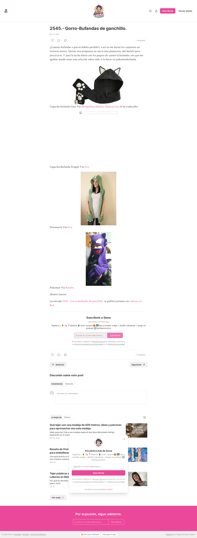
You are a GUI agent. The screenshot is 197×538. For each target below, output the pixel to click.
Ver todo (56, 497)
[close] (124, 439)
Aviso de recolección (38, 534)
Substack (169, 534)
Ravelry (70, 288)
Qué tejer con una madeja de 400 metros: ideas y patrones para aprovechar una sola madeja (86, 426)
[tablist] (62, 384)
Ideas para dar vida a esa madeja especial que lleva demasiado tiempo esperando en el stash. (82, 433)
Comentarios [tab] (57, 384)
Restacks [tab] (69, 384)
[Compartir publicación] (156, 11)
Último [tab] (67, 417)
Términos (25, 534)
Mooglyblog (88, 107)
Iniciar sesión (185, 11)
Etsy (86, 167)
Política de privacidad (116, 482)
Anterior (60, 364)
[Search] (150, 11)
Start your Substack (91, 534)
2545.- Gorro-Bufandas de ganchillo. (82, 301)
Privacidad (17, 534)
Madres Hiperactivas (107, 107)
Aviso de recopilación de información (89, 482)
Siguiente (136, 364)
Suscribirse (167, 11)
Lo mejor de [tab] (56, 417)
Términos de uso (98, 479)
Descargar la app (109, 534)
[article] (98, 433)
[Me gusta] (52, 40)
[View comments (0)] (59, 40)
